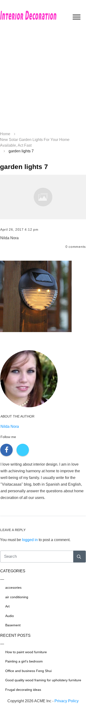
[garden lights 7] (43, 197)
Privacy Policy (66, 701)
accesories (13, 587)
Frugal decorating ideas (23, 690)
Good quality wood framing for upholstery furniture (43, 680)
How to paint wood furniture (26, 652)
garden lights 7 (24, 166)
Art (7, 606)
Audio (9, 616)
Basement (13, 625)
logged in (30, 540)
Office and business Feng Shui (28, 671)
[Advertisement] (43, 81)
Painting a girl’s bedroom (24, 661)
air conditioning (16, 597)
